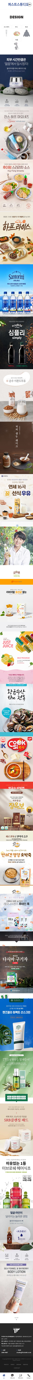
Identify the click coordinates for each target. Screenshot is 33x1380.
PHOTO (6, 1364)
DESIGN (18, 1364)
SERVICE (25, 1364)
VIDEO (12, 1364)
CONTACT (17, 1368)
